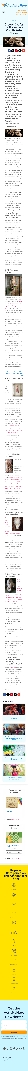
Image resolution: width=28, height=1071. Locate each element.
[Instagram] (11, 1048)
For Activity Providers (21, 12)
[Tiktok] (7, 1048)
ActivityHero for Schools (21, 14)
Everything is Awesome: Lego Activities (14, 758)
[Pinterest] (4, 1048)
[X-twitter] (17, 1048)
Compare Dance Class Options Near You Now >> (14, 373)
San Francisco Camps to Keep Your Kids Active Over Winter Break (14, 738)
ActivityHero (12, 667)
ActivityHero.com (22, 10)
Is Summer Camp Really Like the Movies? (14, 717)
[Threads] (23, 1048)
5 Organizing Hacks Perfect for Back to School (14, 778)
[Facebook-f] (14, 1048)
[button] (3, 12)
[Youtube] (20, 1048)
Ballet (14, 20)
